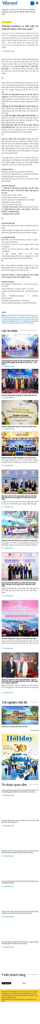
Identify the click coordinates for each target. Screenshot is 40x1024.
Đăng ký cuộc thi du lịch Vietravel (24, 323)
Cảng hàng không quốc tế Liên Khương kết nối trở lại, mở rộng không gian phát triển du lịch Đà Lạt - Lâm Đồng (20, 362)
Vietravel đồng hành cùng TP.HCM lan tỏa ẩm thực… (20, 427)
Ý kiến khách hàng (13, 975)
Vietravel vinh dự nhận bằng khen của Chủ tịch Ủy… (19, 458)
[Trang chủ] (10, 3)
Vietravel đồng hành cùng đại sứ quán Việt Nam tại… (20, 395)
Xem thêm (34, 730)
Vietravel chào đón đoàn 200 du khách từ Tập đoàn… (20, 540)
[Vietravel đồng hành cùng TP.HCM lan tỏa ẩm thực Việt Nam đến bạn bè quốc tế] (20, 413)
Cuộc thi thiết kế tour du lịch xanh (14, 315)
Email (15, 207)
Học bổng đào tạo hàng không (29, 321)
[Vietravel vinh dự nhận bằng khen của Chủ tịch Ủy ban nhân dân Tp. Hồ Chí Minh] (20, 443)
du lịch (10, 59)
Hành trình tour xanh (31, 315)
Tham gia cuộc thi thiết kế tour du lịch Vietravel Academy (18, 319)
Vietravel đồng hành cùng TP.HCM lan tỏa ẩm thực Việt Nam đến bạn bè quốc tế (20, 821)
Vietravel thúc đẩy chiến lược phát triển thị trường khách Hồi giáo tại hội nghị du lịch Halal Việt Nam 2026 (19, 584)
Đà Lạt (20, 244)
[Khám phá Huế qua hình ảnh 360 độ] (19, 719)
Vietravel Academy (7, 323)
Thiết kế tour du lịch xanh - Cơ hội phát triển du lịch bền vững (19, 317)
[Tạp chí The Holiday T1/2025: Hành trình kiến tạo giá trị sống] (20, 756)
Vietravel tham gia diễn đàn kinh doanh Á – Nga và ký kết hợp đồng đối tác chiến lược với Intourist (20, 942)
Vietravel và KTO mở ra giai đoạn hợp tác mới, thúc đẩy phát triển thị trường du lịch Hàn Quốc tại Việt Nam (19, 497)
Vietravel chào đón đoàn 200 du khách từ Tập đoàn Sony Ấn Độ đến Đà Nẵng (20, 882)
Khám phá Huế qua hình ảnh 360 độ (14, 726)
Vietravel (35, 64)
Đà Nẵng (22, 240)
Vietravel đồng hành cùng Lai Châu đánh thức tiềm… (20, 638)
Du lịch (18, 190)
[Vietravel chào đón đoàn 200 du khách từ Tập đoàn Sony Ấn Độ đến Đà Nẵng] (20, 525)
